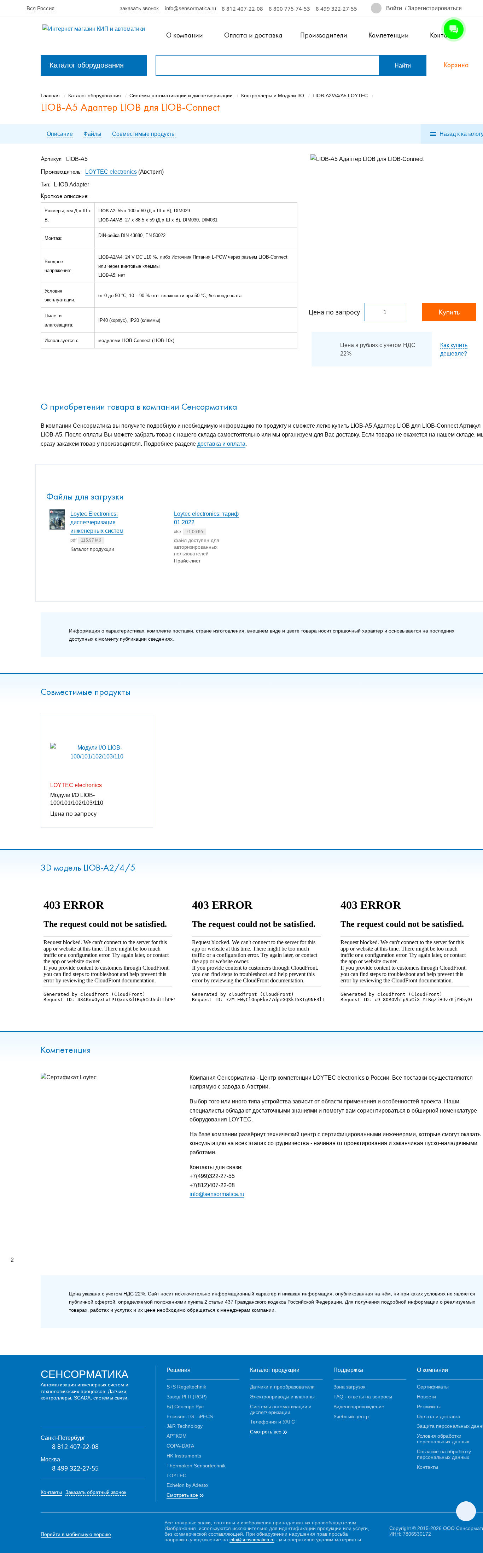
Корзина (456, 65)
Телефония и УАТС (272, 1421)
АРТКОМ (177, 1435)
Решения (179, 1369)
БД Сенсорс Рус (185, 1406)
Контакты (51, 1492)
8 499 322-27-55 (336, 8)
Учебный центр (351, 1416)
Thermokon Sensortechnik (196, 1465)
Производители (323, 35)
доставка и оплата (221, 443)
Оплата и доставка (253, 35)
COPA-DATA (180, 1445)
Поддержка (348, 1369)
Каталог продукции (274, 1369)
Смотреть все (182, 1495)
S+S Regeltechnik (186, 1386)
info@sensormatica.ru (190, 8)
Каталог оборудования (87, 65)
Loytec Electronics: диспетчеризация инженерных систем (96, 522)
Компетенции (388, 35)
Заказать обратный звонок (95, 1492)
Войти (394, 8)
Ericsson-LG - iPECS (190, 1416)
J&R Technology (185, 1425)
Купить (449, 312)
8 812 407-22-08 (242, 8)
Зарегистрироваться (435, 8)
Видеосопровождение (358, 1406)
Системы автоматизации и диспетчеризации (281, 1409)
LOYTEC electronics (111, 171)
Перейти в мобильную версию (76, 1534)
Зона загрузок (349, 1386)
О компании (184, 35)
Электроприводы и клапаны (282, 1396)
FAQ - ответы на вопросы (362, 1396)
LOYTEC (176, 1475)
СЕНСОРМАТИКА (84, 1373)
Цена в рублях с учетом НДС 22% (377, 349)
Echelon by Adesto (187, 1485)
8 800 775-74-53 (289, 8)
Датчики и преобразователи (282, 1386)
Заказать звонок (139, 8)
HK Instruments (184, 1455)
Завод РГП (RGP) (187, 1396)
